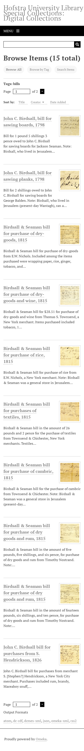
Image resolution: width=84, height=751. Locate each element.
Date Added (58, 102)
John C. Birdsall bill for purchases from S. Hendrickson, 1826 (27, 653)
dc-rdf (17, 720)
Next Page (42, 91)
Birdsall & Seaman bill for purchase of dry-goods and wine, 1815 (26, 294)
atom (7, 720)
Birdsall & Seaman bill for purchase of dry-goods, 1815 (26, 233)
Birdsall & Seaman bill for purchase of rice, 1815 (26, 355)
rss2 (73, 720)
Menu (8, 31)
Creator (36, 102)
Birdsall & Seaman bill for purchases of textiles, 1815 (26, 410)
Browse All (14, 69)
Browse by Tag (39, 69)
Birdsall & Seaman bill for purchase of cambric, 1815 (28, 471)
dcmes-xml (32, 720)
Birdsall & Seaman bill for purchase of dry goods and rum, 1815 (26, 532)
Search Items (65, 69)
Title (22, 102)
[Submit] (77, 44)
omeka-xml (60, 720)
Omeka (41, 739)
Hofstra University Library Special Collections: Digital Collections (43, 13)
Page (7, 91)
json (46, 720)
